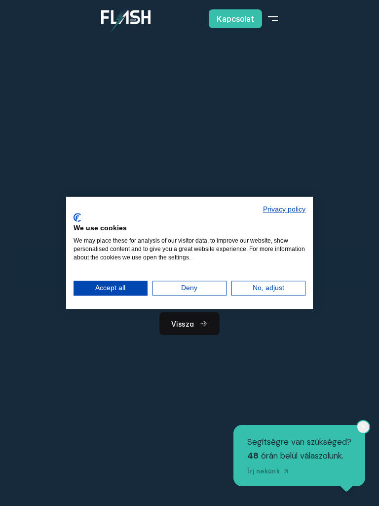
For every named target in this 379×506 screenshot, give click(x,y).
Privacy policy (284, 209)
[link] (126, 20)
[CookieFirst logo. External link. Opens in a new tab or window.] (77, 217)
